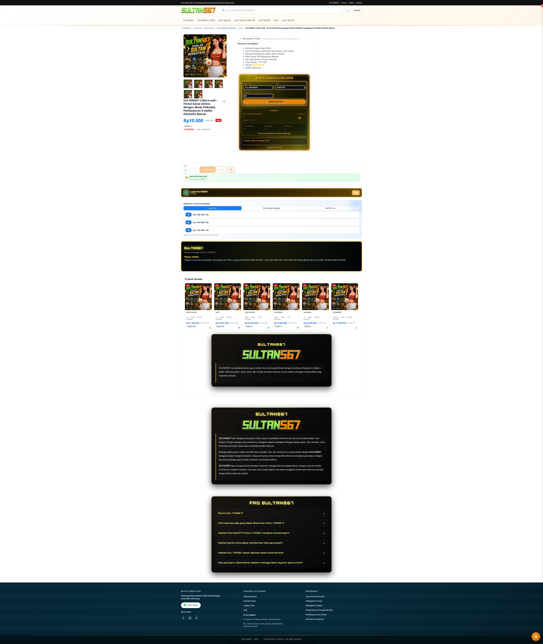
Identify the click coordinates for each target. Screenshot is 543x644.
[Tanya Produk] (231, 169)
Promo (344, 2)
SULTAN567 (334, 2)
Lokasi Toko (249, 605)
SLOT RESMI (264, 20)
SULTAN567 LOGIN (206, 20)
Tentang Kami (250, 596)
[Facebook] (183, 618)
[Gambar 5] (187, 94)
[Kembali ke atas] (537, 629)
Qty (185, 166)
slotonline (197, 28)
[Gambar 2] (198, 83)
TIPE (277, 83)
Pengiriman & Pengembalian (319, 610)
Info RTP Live (330, 208)
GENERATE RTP (274, 102)
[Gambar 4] (218, 83)
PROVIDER (247, 83)
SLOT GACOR (224, 20)
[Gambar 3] (208, 83)
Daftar (351, 2)
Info (356, 193)
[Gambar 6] (198, 94)
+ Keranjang (207, 169)
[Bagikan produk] (224, 101)
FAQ (245, 610)
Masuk (359, 2)
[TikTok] (196, 618)
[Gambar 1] (187, 83)
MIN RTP (246, 92)
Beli (222, 169)
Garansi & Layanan (315, 619)
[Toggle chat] (536, 636)
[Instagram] (190, 618)
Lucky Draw (212, 208)
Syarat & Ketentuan (315, 596)
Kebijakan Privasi (314, 601)
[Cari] (223, 10)
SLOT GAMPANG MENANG (226, 28)
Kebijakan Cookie (314, 605)
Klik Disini (266, 67)
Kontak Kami (250, 601)
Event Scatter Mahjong (271, 208)
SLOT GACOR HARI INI (244, 20)
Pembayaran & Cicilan (316, 614)
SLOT (276, 20)
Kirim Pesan (193, 605)
